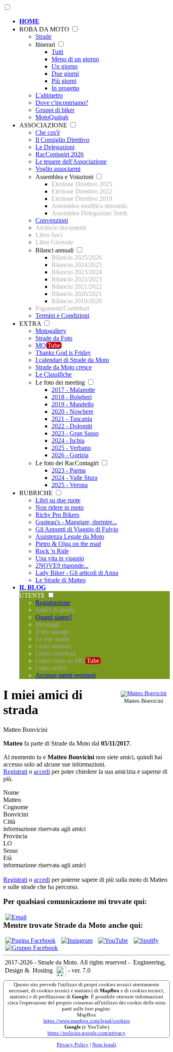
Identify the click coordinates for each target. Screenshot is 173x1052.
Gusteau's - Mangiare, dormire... (76, 522)
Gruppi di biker (54, 109)
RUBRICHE (36, 493)
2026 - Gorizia (70, 455)
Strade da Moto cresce (63, 367)
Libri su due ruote (57, 500)
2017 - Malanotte (73, 389)
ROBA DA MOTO (45, 29)
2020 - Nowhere (72, 411)
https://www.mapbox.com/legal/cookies (86, 1021)
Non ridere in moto (59, 507)
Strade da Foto (53, 338)
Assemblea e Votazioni (65, 176)
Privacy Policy (73, 1045)
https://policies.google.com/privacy (86, 1033)
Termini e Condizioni (62, 315)
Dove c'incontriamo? (61, 102)
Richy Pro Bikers (57, 514)
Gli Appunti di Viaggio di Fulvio (76, 529)
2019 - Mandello (72, 404)
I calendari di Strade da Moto (72, 359)
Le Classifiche (53, 374)
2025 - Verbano (71, 447)
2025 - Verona (69, 484)
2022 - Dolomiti (71, 426)
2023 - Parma (68, 470)
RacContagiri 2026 (59, 154)
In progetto (65, 88)
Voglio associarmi (57, 168)
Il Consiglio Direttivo (62, 139)
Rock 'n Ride (52, 551)
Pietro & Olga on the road (68, 543)
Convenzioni (51, 220)
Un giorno (64, 66)
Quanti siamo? (53, 617)
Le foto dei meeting (60, 382)
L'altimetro (49, 95)
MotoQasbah (51, 117)
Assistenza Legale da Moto (69, 536)
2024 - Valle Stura (74, 477)
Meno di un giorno (75, 59)
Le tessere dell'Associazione (71, 161)
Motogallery (50, 330)
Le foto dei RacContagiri (67, 463)
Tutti (57, 51)
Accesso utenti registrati (65, 675)
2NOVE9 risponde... (62, 565)
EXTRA (31, 323)
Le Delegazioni (54, 147)
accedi (42, 771)
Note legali (104, 1045)
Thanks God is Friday (63, 352)
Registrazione (52, 602)
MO (47, 345)
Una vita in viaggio (59, 558)
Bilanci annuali (55, 250)
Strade (43, 36)
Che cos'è (47, 132)
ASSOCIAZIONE (44, 125)
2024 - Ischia (67, 440)
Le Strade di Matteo (60, 580)
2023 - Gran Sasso (75, 433)
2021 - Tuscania (71, 418)
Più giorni (63, 80)
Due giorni (65, 73)
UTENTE (33, 595)
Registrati (15, 771)
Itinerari (46, 44)
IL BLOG (32, 587)
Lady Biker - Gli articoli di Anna (76, 572)
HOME (29, 21)
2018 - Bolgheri (71, 397)
